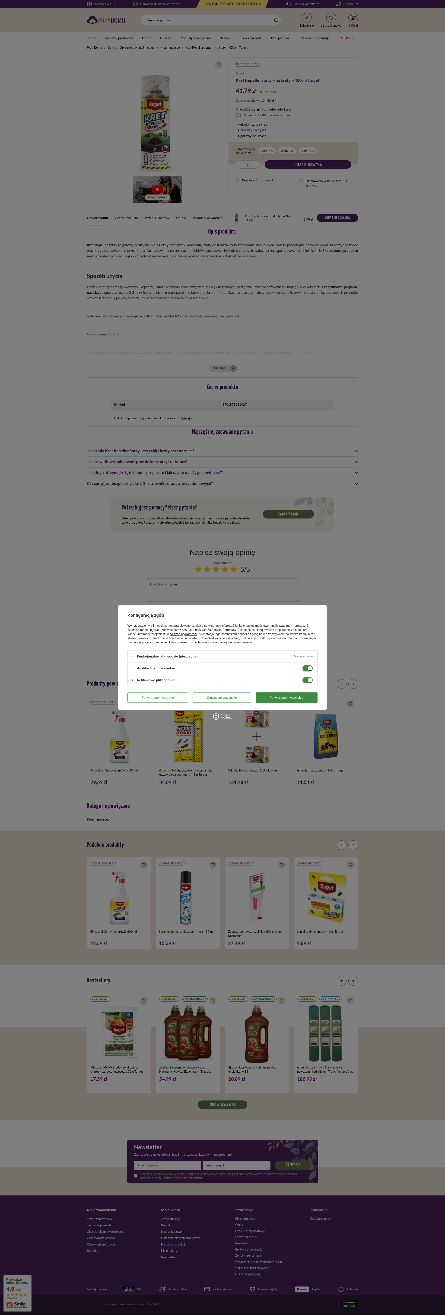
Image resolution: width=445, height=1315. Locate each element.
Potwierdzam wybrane (158, 697)
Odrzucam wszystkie (222, 697)
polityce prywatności (183, 634)
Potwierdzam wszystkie (286, 697)
